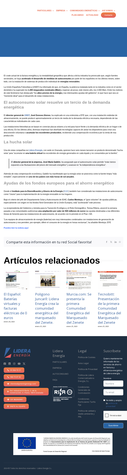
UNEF (27, 115)
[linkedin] (9, 364)
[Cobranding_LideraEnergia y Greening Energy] (17, 4)
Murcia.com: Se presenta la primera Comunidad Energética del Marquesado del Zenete (78, 308)
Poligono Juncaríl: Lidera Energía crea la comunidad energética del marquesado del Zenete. (47, 308)
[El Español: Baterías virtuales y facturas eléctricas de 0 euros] (16, 279)
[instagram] (14, 364)
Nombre (107, 378)
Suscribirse (113, 425)
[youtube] (19, 364)
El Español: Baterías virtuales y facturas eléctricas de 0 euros (15, 306)
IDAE (66, 191)
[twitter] (24, 364)
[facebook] (5, 364)
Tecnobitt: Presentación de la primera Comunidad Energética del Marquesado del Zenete (109, 308)
